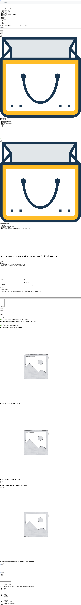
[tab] (41, 273)
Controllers (4, 15)
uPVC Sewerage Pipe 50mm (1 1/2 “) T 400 (10, 479)
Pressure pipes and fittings (7, 5)
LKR (3, 23)
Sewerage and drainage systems (8, 8)
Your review (2, 306)
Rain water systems (6, 11)
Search (1, 31)
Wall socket (4, 12)
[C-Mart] (2, 0)
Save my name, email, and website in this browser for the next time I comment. (14, 312)
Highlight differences (7, 584)
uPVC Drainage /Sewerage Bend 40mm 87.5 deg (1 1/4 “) (14, 485)
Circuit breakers (5, 6)
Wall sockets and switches (7, 9)
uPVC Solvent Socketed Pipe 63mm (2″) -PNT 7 (11, 327)
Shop (3, 18)
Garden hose (4, 13)
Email (1, 310)
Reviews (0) (4, 274)
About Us (4, 19)
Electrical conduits (5, 10)
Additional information (6, 273)
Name (1, 308)
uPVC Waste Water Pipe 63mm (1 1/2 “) (10, 403)
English (3, 22)
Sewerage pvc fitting (6, 227)
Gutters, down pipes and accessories (9, 14)
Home (3, 17)
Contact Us (4, 20)
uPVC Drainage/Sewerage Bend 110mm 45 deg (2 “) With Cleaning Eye (17, 561)
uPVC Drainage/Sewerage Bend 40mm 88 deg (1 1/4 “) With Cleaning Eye (18, 321)
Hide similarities (6, 583)
